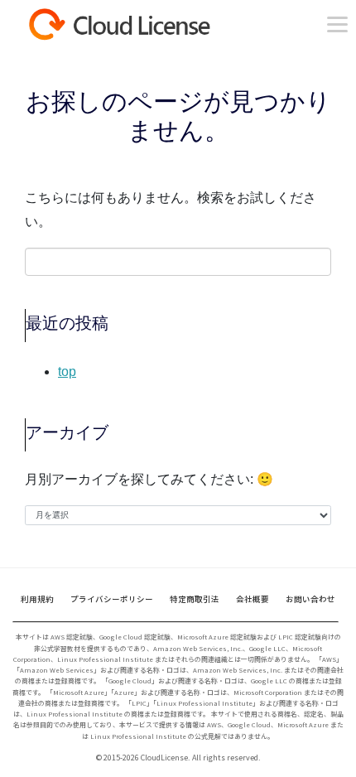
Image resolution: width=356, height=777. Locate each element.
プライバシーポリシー (111, 599)
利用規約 (37, 599)
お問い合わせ (310, 599)
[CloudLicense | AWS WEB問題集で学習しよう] (149, 24)
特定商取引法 (194, 599)
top (67, 371)
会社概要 (252, 599)
